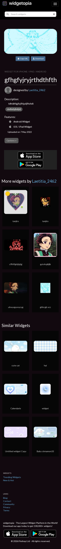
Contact (7, 501)
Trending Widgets (12, 477)
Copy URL (23, 58)
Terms (6, 510)
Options (11, 140)
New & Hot (8, 480)
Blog (5, 498)
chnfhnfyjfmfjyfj (14, 109)
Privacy (6, 507)
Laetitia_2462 (36, 90)
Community (8, 504)
